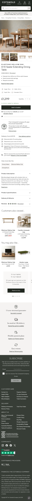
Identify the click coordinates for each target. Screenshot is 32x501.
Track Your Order (21, 406)
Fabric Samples (5, 396)
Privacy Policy (20, 415)
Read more (4, 187)
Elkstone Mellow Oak (17, 164)
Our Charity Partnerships (23, 426)
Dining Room (5, 168)
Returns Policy (5, 409)
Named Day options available (16, 326)
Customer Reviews (6, 425)
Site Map (19, 420)
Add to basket (16, 107)
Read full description (7, 83)
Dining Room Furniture (11, 18)
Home (2, 18)
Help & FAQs (4, 394)
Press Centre (5, 423)
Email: (4, 369)
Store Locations (5, 419)
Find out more (12, 131)
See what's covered (16, 313)
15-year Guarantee (22, 394)
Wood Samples (5, 399)
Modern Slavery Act (22, 422)
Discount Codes (21, 429)
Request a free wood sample (19, 155)
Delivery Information (7, 406)
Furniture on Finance (22, 396)
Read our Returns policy (16, 351)
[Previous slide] (2, 221)
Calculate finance (8, 113)
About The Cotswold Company (7, 416)
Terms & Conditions (6, 428)
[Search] (28, 8)
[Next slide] (29, 221)
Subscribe (16, 380)
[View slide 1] (13, 296)
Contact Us (4, 392)
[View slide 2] (15, 296)
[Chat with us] (29, 498)
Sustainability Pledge (22, 424)
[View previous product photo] (1, 36)
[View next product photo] (30, 36)
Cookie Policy (20, 417)
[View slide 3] (17, 296)
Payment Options (21, 392)
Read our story (16, 290)
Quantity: (21, 99)
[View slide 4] (19, 296)
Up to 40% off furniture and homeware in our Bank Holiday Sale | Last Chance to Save (16, 13)
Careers (3, 421)
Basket (24, 3)
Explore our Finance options (16, 339)
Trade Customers (21, 399)
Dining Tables (21, 18)
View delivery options (25, 136)
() (12, 73)
